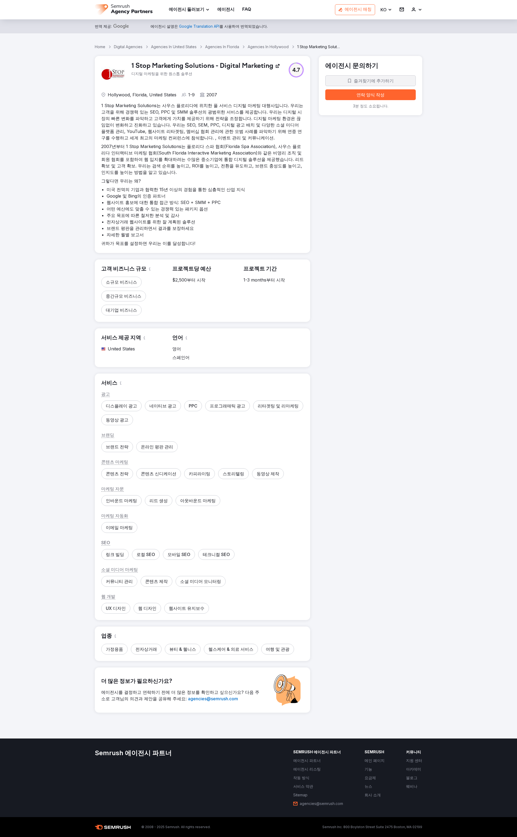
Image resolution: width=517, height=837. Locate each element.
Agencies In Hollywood (268, 46)
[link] (226, 9)
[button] (386, 10)
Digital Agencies (128, 46)
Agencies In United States (174, 46)
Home (100, 46)
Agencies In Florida (222, 46)
